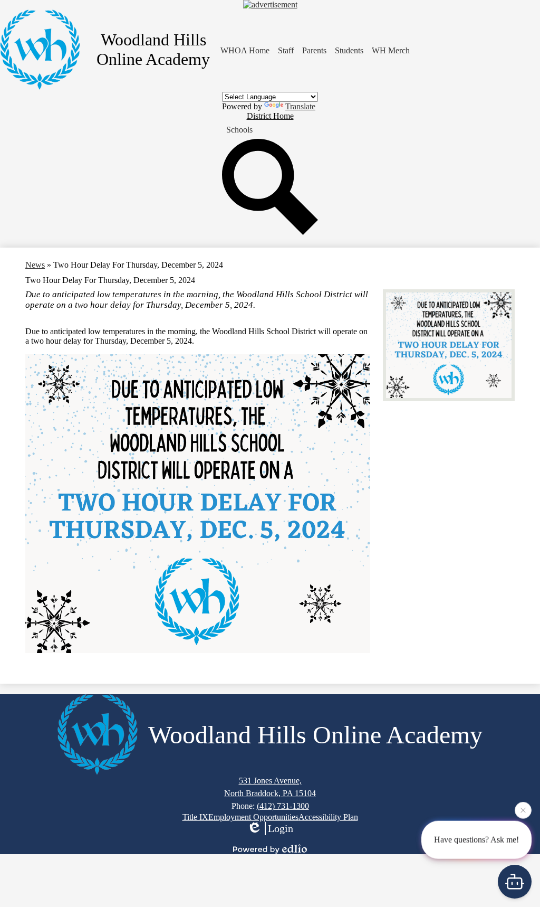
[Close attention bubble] (523, 808)
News (35, 264)
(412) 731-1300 (283, 805)
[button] (314, 51)
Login (280, 828)
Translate (300, 106)
